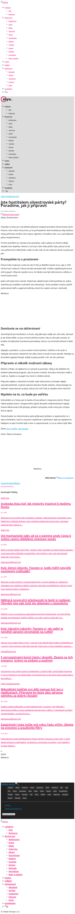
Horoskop (24, 794)
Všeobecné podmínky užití (13, 809)
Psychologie (13, 38)
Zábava (16, 483)
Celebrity (8, 8)
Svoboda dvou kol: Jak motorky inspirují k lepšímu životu (36, 505)
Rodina (17, 787)
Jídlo (61, 787)
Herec (49, 794)
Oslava (4, 483)
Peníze (15, 791)
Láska (55, 791)
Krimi (10, 85)
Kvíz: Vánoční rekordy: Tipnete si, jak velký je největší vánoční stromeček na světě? (32, 630)
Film (10, 11)
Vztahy (7, 62)
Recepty (48, 791)
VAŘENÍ (7, 65)
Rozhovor (12, 14)
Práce (36, 794)
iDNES (14, 428)
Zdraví (11, 35)
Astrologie (65, 794)
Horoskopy (12, 55)
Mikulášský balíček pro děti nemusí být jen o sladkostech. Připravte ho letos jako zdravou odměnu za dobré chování (32, 692)
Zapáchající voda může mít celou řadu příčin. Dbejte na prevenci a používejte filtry (37, 726)
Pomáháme (8, 89)
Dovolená (17, 798)
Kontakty (7, 805)
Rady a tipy (57, 794)
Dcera (24, 798)
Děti (9, 791)
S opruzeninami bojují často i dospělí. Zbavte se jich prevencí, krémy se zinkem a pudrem (37, 658)
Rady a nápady (13, 58)
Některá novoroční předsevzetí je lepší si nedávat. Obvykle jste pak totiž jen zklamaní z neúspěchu (36, 601)
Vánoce (17, 794)
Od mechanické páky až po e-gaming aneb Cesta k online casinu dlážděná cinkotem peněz (36, 537)
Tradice (10, 483)
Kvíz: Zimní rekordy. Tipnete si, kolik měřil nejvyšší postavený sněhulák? (36, 569)
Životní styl (8, 18)
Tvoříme (11, 45)
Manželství (55, 787)
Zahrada (11, 52)
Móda (10, 28)
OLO (8, 428)
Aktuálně (12, 72)
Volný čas (12, 31)
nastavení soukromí (8, 814)
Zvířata (11, 75)
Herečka (10, 794)
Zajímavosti (8, 68)
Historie (11, 82)
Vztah (30, 791)
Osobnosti (12, 79)
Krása (10, 25)
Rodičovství (12, 21)
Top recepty (23, 428)
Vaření (42, 791)
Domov (11, 48)
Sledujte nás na (8, 784)
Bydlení (11, 41)
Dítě (66, 787)
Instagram (25, 787)
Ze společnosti (63, 791)
